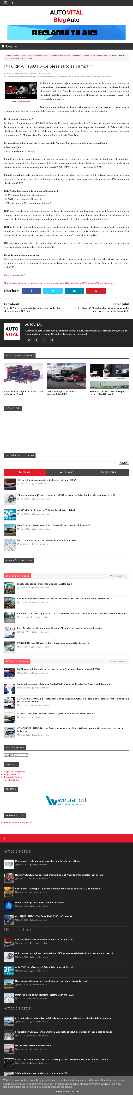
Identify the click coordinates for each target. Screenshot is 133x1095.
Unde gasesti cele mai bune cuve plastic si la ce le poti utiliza (47, 861)
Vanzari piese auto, (106, 76)
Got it (75, 1091)
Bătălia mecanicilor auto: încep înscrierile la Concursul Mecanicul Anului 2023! (58, 669)
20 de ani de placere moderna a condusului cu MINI (63, 392)
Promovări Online (13, 777)
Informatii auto (40, 55)
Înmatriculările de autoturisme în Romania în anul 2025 (46, 540)
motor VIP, (79, 76)
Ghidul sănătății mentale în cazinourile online (39, 902)
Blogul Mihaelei (11, 774)
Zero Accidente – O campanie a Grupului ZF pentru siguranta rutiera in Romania (60, 628)
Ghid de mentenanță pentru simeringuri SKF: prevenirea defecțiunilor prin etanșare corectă (66, 495)
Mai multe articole (118, 576)
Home (8, 55)
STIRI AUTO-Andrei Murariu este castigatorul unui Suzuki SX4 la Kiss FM (56, 713)
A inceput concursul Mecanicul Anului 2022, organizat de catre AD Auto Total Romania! (64, 683)
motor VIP (77, 55)
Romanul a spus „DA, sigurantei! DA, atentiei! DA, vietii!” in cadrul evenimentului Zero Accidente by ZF (72, 613)
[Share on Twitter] (53, 290)
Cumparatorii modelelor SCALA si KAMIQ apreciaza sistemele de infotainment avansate (62, 1059)
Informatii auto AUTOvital (60, 55)
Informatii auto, (37, 76)
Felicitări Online (12, 779)
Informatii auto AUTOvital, (60, 76)
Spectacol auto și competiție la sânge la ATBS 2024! (45, 583)
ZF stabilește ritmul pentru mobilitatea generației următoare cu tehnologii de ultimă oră (63, 1018)
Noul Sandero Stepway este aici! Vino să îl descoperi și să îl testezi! (53, 525)
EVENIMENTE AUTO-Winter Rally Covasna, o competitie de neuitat (53, 642)
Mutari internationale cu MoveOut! (34, 1045)
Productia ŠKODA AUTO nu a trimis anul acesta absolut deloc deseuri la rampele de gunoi (63, 1031)
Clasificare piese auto (22, 55)
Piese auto (88, 55)
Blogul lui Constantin (14, 771)
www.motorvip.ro (23, 102)
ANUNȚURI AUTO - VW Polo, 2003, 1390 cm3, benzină (43, 916)
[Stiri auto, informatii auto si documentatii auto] (66, 16)
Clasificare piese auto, (18, 76)
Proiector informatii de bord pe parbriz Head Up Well (107, 392)
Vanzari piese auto (103, 55)
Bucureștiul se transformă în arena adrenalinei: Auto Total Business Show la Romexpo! (63, 598)
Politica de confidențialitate (18, 822)
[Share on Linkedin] (74, 290)
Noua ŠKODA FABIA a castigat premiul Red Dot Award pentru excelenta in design (59, 874)
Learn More (62, 1091)
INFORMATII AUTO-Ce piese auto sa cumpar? (48, 66)
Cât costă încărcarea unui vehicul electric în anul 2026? (46, 480)
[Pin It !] (96, 290)
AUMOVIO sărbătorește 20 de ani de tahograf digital (46, 510)
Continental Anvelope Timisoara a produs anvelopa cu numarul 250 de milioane (57, 888)
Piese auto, (90, 76)
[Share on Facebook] (31, 290)
